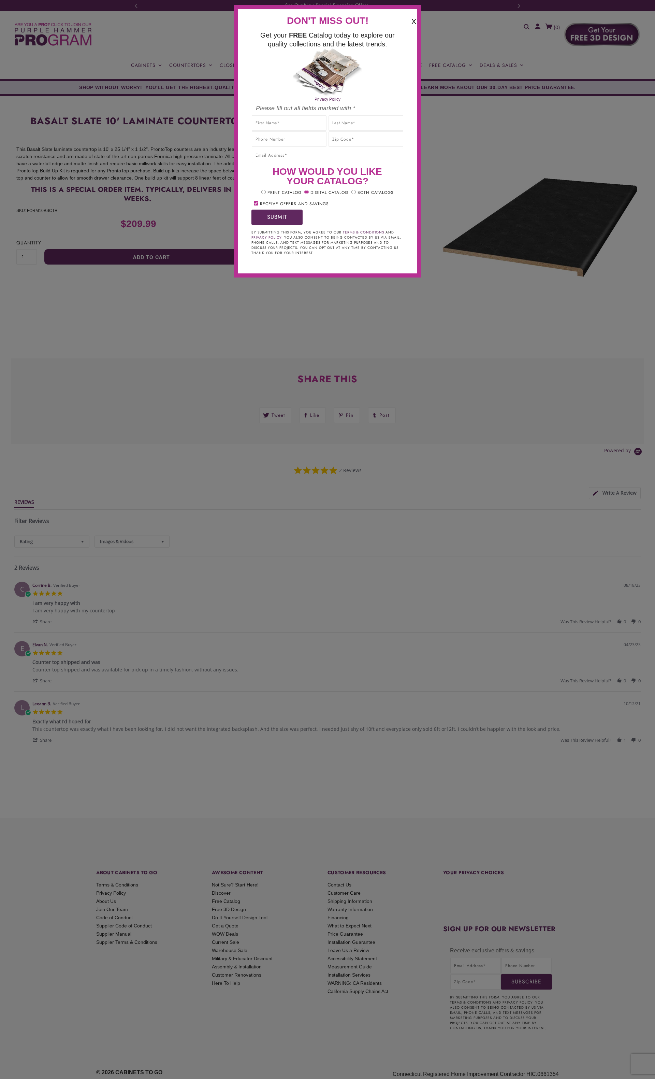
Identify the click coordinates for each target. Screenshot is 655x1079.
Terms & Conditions (363, 232)
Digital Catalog (329, 192)
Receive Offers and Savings (294, 204)
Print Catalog (284, 192)
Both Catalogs (376, 192)
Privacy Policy (327, 99)
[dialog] (327, 539)
